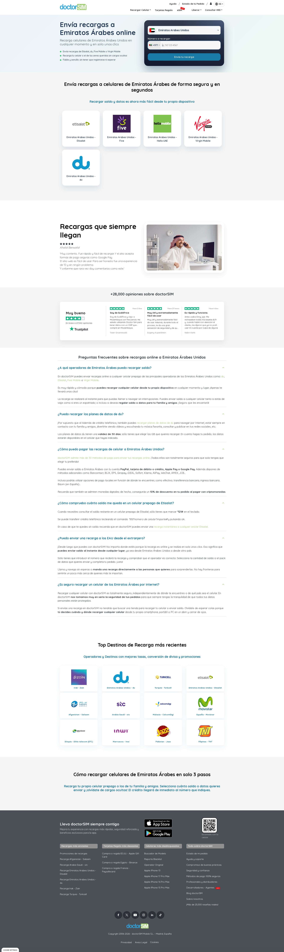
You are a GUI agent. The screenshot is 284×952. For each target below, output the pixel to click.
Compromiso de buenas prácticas (204, 864)
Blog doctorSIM (194, 893)
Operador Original (153, 864)
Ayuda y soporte (195, 859)
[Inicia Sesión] (211, 4)
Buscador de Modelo (155, 853)
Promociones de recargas (73, 853)
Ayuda (172, 3)
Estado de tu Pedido (193, 3)
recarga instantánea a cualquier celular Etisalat (181, 526)
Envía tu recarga (184, 56)
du (222, 376)
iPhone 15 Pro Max (156, 887)
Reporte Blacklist (153, 859)
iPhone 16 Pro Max (156, 881)
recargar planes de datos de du (155, 422)
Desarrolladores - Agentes (202, 887)
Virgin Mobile (91, 380)
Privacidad (126, 942)
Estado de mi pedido (197, 853)
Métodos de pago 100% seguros (203, 876)
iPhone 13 (152, 870)
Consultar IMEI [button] (213, 10)
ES (220, 4)
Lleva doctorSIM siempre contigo (89, 824)
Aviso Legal (141, 942)
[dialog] (10, 950)
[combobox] (154, 45)
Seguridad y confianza (197, 870)
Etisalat (62, 380)
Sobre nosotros (194, 899)
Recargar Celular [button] (139, 10)
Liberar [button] (196, 10)
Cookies (154, 942)
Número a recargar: (159, 38)
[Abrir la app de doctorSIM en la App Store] (158, 823)
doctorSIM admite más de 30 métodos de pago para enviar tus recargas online (104, 457)
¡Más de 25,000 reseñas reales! (202, 904)
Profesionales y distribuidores (201, 881)
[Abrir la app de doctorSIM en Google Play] (158, 833)
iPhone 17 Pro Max (156, 876)
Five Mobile (74, 380)
